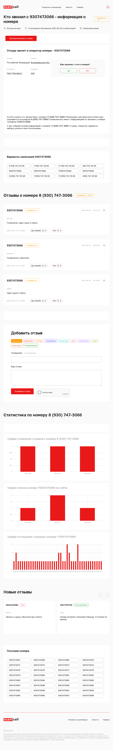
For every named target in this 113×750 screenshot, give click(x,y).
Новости (69, 7)
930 (33, 73)
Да (69, 71)
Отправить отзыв (22, 391)
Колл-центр (16, 345)
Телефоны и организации (51, 7)
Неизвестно (16, 341)
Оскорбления (51, 341)
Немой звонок (84, 341)
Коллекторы (63, 341)
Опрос (95, 341)
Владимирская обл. (40, 62)
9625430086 (12, 605)
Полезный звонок (31, 345)
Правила (80, 7)
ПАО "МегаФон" (14, 73)
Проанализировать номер (21, 38)
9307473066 (15, 210)
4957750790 (66, 605)
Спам (73, 341)
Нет (87, 71)
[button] (100, 595)
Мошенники (28, 341)
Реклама (39, 341)
